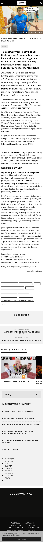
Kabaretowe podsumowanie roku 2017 (21, 333)
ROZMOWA (9, 473)
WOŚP (4, 304)
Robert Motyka (26, 296)
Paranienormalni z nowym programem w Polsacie (18, 433)
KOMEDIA (8, 468)
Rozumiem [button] (21, 539)
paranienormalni (9, 296)
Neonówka (23, 292)
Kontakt (34, 527)
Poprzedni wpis (21, 329)
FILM (6, 463)
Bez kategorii (9, 459)
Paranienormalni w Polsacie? (15, 381)
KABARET (4, 46)
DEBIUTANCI (9, 461)
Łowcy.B (30, 288)
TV (6, 480)
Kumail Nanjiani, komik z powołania (21, 341)
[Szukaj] (41, 3)
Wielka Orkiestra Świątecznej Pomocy (17, 300)
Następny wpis (21, 337)
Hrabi (37, 284)
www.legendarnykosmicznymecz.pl (21, 266)
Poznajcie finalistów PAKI (18, 418)
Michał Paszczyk (9, 292)
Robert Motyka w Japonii (17, 411)
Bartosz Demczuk (9, 284)
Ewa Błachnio (25, 284)
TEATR (7, 478)
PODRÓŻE (8, 471)
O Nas (10, 527)
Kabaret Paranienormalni (12, 288)
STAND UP (9, 475)
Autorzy (21, 527)
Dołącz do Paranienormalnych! (21, 425)
